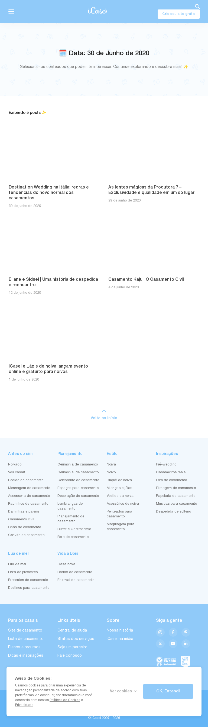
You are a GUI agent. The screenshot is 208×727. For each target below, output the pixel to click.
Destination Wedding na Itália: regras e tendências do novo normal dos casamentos (49, 193)
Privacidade (24, 704)
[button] (11, 11)
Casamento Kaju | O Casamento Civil (146, 280)
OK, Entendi (168, 691)
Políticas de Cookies (65, 700)
